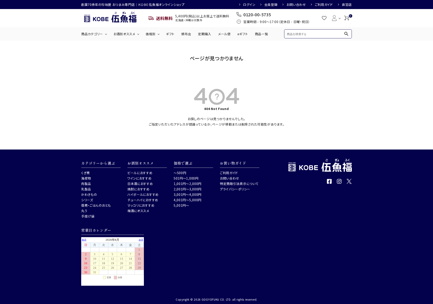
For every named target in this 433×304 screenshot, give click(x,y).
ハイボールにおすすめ (143, 194)
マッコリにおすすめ (140, 205)
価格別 (151, 34)
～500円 (180, 173)
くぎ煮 (85, 173)
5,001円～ (181, 205)
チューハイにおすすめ (142, 200)
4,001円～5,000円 (187, 200)
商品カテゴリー (92, 34)
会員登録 (271, 4)
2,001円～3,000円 (187, 189)
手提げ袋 (87, 216)
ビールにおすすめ (140, 173)
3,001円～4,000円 (187, 194)
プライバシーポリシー (235, 189)
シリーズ (87, 200)
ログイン (249, 4)
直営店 (347, 4)
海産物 (86, 178)
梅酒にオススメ (138, 210)
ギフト (170, 34)
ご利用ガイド (324, 4)
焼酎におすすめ (138, 189)
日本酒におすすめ (140, 183)
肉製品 (86, 183)
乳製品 (86, 189)
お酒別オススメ (124, 34)
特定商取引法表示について (239, 183)
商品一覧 (261, 34)
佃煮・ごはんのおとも (96, 205)
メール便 (224, 34)
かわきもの (89, 194)
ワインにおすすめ (139, 178)
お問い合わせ (296, 4)
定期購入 (204, 34)
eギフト (242, 34)
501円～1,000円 (186, 178)
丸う (84, 210)
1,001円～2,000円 (187, 183)
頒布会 (186, 34)
